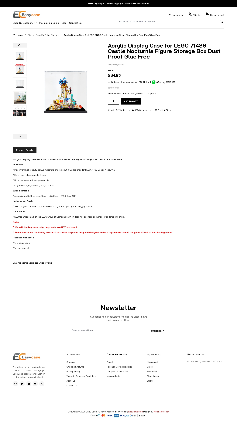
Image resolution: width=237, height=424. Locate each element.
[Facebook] (15, 383)
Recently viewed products (119, 366)
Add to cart (131, 101)
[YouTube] (35, 383)
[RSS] (28, 383)
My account (152, 362)
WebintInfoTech (161, 411)
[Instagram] (41, 383)
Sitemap (71, 362)
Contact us (75, 22)
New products (113, 376)
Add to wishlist (118, 110)
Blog (64, 22)
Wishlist (150, 380)
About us (71, 380)
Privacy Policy (73, 371)
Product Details (24, 150)
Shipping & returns (75, 366)
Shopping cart (153, 376)
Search (110, 362)
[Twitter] (22, 383)
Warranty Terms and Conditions (81, 376)
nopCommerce (135, 411)
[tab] (24, 150)
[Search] (221, 21)
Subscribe (156, 331)
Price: (111, 70)
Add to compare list (142, 110)
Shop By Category (23, 22)
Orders (150, 366)
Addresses (152, 371)
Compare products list (117, 371)
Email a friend (164, 110)
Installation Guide (49, 22)
